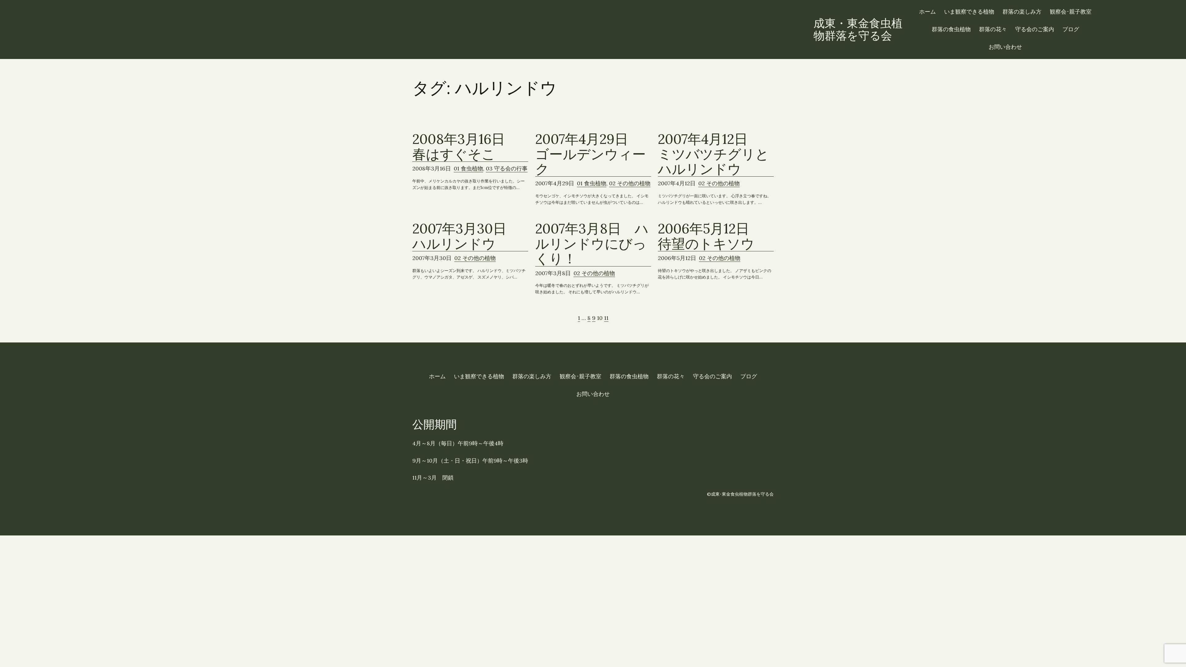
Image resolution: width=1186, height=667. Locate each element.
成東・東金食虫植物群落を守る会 (858, 29)
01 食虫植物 (468, 168)
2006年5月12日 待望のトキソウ (710, 236)
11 (606, 317)
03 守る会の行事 (507, 168)
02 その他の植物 (629, 183)
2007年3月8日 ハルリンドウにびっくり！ (592, 243)
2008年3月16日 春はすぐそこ (465, 147)
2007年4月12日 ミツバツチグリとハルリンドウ (713, 154)
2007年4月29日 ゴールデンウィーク (590, 154)
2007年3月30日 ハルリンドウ (466, 236)
